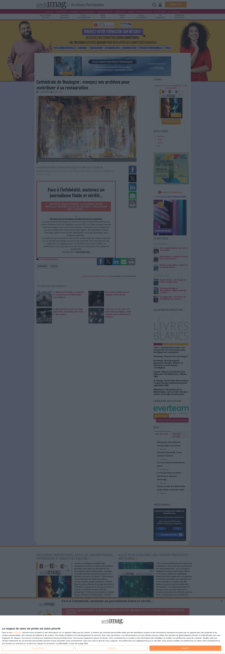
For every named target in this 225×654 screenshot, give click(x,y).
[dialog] (112, 635)
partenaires (17, 632)
